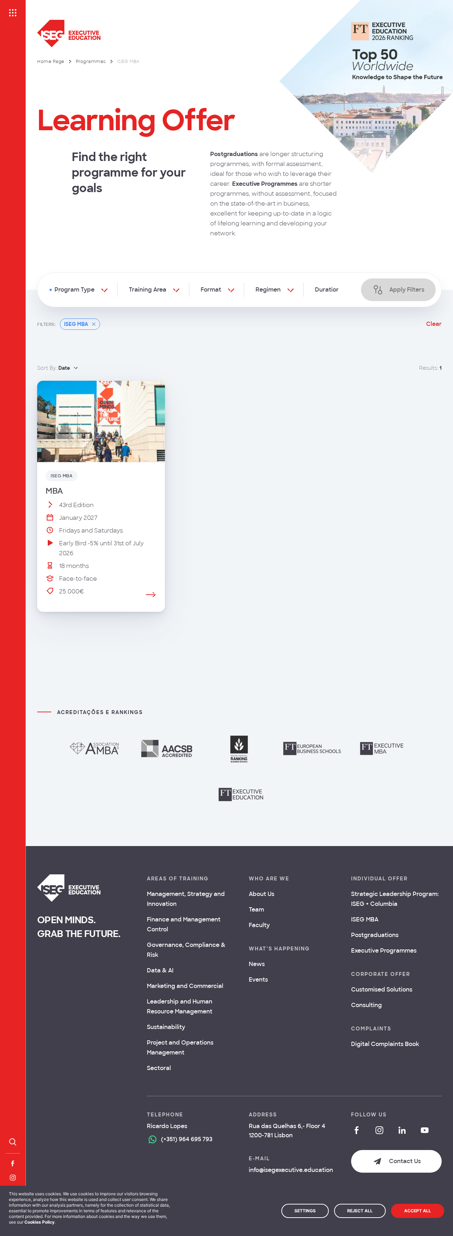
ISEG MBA (364, 919)
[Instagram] (12, 1177)
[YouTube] (424, 1130)
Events (258, 979)
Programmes (91, 61)
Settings (305, 1210)
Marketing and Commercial (185, 986)
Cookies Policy (39, 1222)
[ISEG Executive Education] (170, 33)
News (257, 964)
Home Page (50, 61)
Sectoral (159, 1068)
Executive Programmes (384, 950)
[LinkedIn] (402, 1130)
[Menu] (13, 13)
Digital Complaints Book (385, 1044)
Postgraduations (374, 935)
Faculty (259, 925)
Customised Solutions (381, 989)
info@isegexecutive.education (291, 1170)
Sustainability (166, 1027)
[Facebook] (12, 1163)
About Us (261, 894)
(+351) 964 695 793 (186, 1139)
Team (256, 909)
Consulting (366, 1005)
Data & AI (160, 970)
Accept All (417, 1210)
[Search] (12, 1142)
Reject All (360, 1210)
